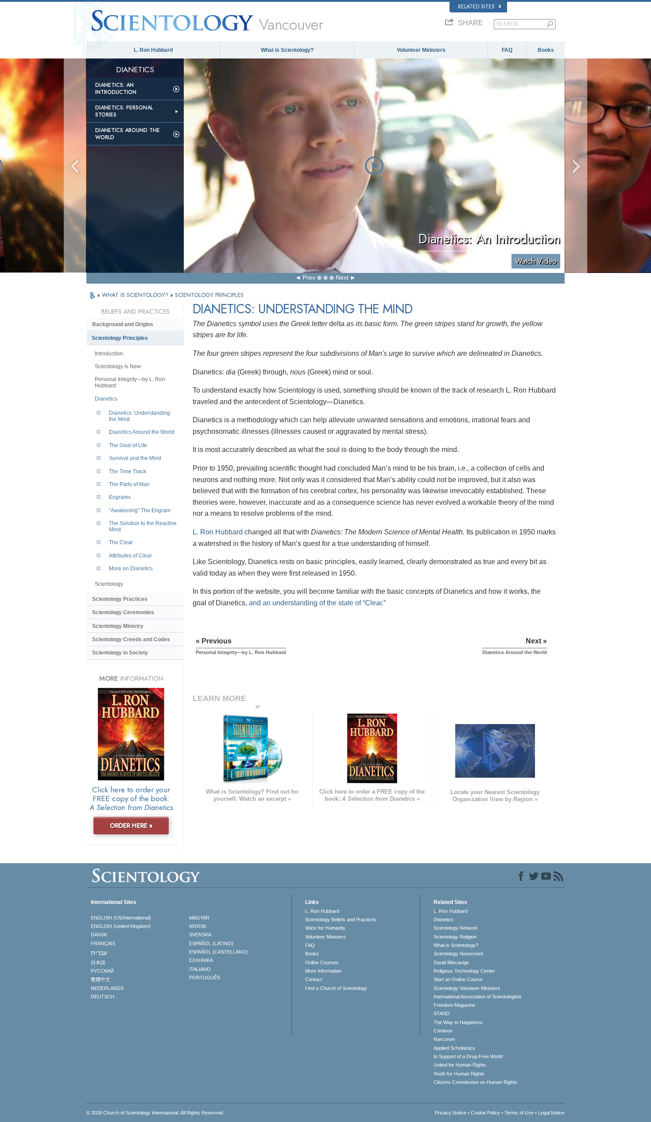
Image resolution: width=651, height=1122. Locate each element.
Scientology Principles (120, 338)
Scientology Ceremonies (123, 612)
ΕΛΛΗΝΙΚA (201, 960)
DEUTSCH (102, 996)
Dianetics (106, 399)
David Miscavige (451, 962)
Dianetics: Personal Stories (124, 111)
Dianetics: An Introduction (115, 88)
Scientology (109, 584)
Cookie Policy (485, 1112)
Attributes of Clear (130, 556)
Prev (308, 277)
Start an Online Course (458, 979)
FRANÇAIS (103, 943)
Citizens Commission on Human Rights (475, 1082)
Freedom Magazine (454, 1005)
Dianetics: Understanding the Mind (139, 416)
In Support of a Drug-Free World (468, 1056)
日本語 (98, 962)
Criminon (443, 1030)
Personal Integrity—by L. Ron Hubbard (130, 382)
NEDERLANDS (107, 988)
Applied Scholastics (454, 1048)
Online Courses (322, 962)
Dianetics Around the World (127, 133)
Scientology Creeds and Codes (131, 639)
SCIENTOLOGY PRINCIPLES (209, 295)
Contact (313, 979)
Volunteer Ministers (421, 50)
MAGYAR (199, 917)
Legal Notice (551, 1112)
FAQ (507, 50)
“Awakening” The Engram (139, 510)
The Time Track (127, 471)
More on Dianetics (131, 568)
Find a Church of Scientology (336, 988)
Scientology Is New (118, 366)
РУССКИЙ (102, 971)
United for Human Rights (460, 1064)
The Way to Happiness (458, 1022)
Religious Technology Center (464, 971)
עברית (99, 952)
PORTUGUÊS (204, 977)
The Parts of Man (129, 484)
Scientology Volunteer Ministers (467, 988)
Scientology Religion (455, 936)
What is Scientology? (287, 50)
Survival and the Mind (135, 458)
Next (342, 277)
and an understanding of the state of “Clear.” (317, 603)
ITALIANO (200, 969)
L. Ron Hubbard (153, 50)
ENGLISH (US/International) (121, 917)
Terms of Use (519, 1112)
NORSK (197, 926)
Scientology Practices (119, 599)
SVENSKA (200, 934)
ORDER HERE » (131, 825)
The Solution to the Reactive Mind (143, 526)
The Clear (121, 542)
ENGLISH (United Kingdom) (121, 926)
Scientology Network (456, 928)
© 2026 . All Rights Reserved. (155, 1112)
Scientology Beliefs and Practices (340, 919)
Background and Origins (122, 324)
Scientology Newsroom (458, 953)
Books (546, 50)
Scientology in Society (120, 653)
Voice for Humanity (325, 928)
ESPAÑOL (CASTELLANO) (218, 951)
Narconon (444, 1039)
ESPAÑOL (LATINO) (211, 943)
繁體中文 (100, 979)
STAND (442, 1013)
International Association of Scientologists (478, 996)
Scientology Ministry (117, 626)
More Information (323, 971)
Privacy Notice (450, 1112)
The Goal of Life (128, 445)
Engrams (120, 497)
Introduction (109, 354)
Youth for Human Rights (459, 1073)
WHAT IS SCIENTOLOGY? (136, 295)
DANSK (99, 934)
